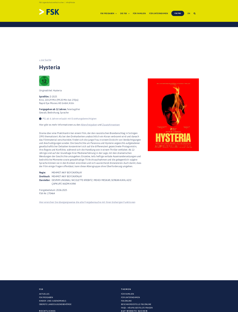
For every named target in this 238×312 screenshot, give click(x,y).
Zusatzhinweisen (111, 124)
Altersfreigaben (89, 124)
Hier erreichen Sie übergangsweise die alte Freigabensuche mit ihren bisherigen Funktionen (87, 202)
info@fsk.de (70, 2)
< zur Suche (45, 60)
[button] (194, 13)
